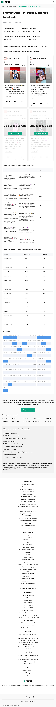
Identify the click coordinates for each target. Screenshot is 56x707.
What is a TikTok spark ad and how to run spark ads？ (28, 656)
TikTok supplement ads (9, 455)
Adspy (28, 535)
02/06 (28, 622)
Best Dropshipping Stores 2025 (28, 562)
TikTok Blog (28, 597)
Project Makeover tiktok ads (38, 421)
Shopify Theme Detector (28, 492)
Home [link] (3, 6)
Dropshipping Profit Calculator (28, 504)
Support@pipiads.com (28, 670)
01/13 (28, 625)
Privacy (21, 701)
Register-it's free (15, 133)
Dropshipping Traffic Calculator (28, 496)
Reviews (28, 554)
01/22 (33, 622)
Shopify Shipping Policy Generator (28, 520)
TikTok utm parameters (28, 487)
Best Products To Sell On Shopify (28, 586)
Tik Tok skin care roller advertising (13, 444)
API (28, 675)
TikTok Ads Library (28, 545)
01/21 (22, 625)
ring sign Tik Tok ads (9, 441)
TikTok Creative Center (28, 547)
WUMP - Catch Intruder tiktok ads (17, 418)
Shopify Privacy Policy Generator (28, 509)
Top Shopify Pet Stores (28, 578)
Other (37, 617)
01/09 (22, 627)
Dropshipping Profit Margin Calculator (28, 506)
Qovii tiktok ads (27, 418)
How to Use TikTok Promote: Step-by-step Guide (28, 647)
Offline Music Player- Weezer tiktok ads (28, 421)
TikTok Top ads (28, 600)
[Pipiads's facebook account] (23, 697)
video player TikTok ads (10, 433)
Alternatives (28, 552)
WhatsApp (28, 673)
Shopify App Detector (28, 494)
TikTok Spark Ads (28, 540)
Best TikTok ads (28, 602)
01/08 (28, 627)
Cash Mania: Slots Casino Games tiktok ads (38, 418)
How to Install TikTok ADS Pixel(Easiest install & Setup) (28, 662)
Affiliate (28, 528)
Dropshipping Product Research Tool (28, 564)
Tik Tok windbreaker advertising (12, 436)
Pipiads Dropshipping (28, 567)
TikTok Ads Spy (28, 537)
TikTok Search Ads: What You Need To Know (28, 635)
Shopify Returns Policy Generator (28, 518)
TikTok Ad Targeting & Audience (28, 489)
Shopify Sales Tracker (28, 484)
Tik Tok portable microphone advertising (14, 438)
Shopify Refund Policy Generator (28, 511)
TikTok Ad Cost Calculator (28, 501)
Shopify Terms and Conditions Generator (28, 514)
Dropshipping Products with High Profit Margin (28, 570)
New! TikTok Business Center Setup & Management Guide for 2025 (28, 639)
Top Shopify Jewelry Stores (28, 581)
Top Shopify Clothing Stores (28, 583)
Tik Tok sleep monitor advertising (12, 446)
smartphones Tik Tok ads (10, 449)
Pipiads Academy (28, 607)
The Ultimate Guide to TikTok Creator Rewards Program (28, 643)
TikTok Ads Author (28, 605)
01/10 (33, 625)
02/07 (22, 622)
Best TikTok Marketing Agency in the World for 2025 (28, 652)
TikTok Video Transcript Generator (28, 549)
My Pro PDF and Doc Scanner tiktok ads (7, 418)
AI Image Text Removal (28, 559)
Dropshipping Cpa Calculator (28, 499)
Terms (26, 701)
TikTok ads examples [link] (12, 6)
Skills (28, 542)
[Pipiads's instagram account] (33, 697)
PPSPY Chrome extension (28, 525)
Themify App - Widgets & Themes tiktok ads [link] (30, 6)
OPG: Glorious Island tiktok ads (7, 421)
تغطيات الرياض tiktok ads (49, 421)
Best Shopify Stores (28, 576)
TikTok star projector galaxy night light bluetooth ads (18, 452)
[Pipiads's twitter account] (26, 697)
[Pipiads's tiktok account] (30, 697)
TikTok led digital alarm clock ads (12, 457)
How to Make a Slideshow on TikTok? (28, 659)
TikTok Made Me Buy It (28, 573)
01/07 (33, 627)
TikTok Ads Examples (28, 595)
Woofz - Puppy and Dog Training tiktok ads (17, 421)
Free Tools (28, 523)
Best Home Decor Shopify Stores (28, 588)
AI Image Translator (28, 557)
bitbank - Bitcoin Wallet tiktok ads (49, 418)
